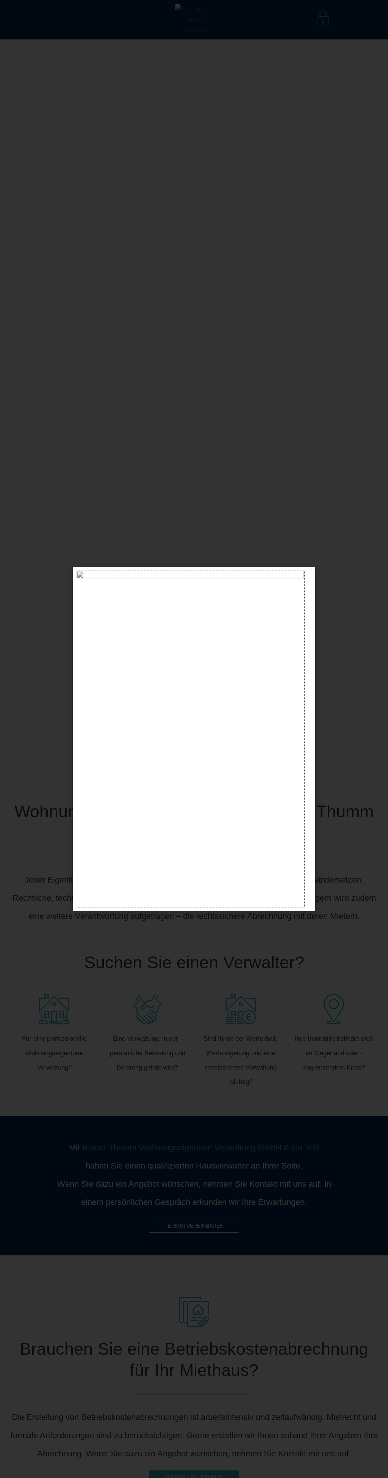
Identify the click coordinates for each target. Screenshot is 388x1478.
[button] (305, 577)
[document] (194, 739)
